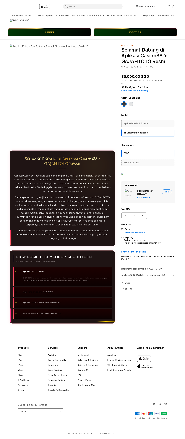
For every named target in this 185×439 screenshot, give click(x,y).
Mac (20, 355)
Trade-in (52, 385)
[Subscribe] (60, 411)
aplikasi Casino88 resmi (58, 15)
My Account (83, 355)
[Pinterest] (131, 289)
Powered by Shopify (158, 418)
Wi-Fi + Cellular (131, 162)
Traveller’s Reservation (59, 390)
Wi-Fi (126, 153)
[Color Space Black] (124, 104)
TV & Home (23, 380)
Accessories (24, 385)
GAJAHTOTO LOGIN (35, 15)
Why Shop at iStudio (117, 365)
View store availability (134, 232)
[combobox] (93, 6)
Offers (21, 390)
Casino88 (146, 418)
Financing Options (56, 380)
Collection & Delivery (88, 360)
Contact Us (83, 370)
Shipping (138, 80)
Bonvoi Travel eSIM (57, 360)
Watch (21, 370)
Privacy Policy (84, 380)
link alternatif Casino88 (84, 15)
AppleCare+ (53, 355)
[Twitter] (127, 289)
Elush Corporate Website (119, 370)
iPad (20, 360)
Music (21, 375)
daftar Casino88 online (110, 15)
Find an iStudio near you (119, 360)
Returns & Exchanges (88, 365)
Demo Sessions (55, 370)
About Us (111, 355)
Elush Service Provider (58, 375)
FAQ (80, 375)
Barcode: (141, 67)
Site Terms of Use (86, 385)
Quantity (125, 209)
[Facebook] (123, 289)
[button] (16, 15)
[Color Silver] (131, 104)
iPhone (21, 365)
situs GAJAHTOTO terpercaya (139, 15)
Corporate (53, 365)
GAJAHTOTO (16, 15)
